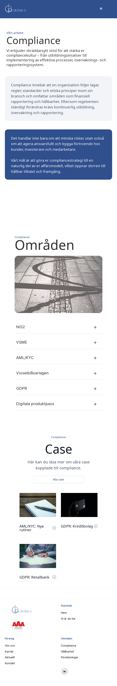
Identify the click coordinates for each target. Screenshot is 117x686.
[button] (101, 8)
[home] (15, 8)
